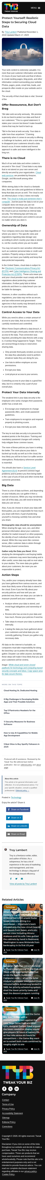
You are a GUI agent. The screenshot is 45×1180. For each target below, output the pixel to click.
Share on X (16, 818)
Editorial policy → (22, 790)
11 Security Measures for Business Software (19, 722)
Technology (16, 797)
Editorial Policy (9, 1122)
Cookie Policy (8, 1174)
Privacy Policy (8, 1109)
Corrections (7, 1126)
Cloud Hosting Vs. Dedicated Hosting (20, 690)
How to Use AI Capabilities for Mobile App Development (21, 734)
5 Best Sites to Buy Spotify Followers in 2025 (22, 745)
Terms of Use (8, 1104)
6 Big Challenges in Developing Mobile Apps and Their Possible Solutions (21, 700)
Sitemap (6, 1118)
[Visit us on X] (10, 1088)
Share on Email (18, 834)
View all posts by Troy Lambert (23, 884)
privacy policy (30, 1171)
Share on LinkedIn (19, 826)
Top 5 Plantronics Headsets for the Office (19, 711)
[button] (34, 7)
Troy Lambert (11, 32)
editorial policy (26, 765)
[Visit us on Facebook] (4, 1088)
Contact (5, 1100)
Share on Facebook (20, 809)
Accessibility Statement (12, 1113)
